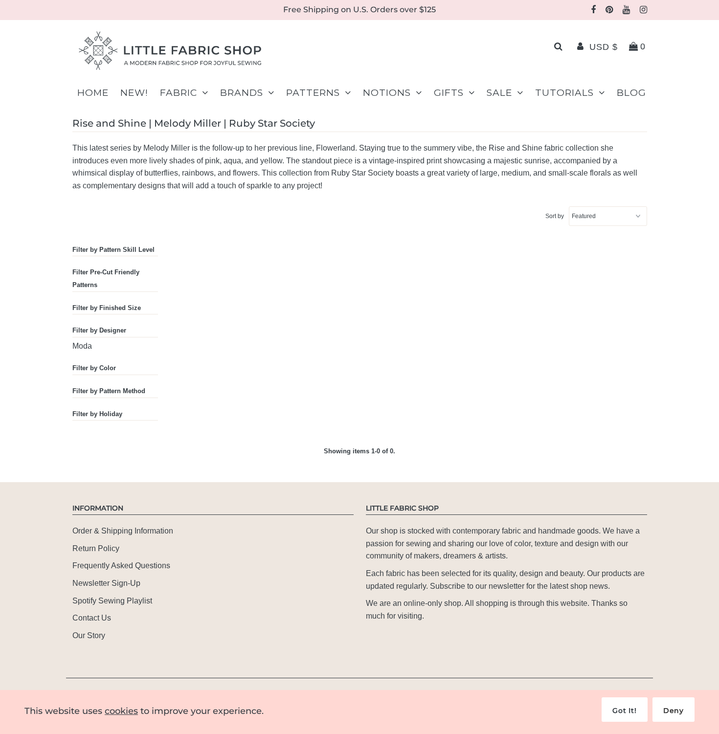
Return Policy (95, 548)
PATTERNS (313, 92)
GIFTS (449, 92)
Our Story (88, 635)
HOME (93, 92)
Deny (673, 710)
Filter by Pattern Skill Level (113, 249)
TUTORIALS (564, 92)
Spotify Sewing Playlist (112, 601)
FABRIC (178, 92)
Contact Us (91, 618)
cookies (121, 711)
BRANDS (241, 92)
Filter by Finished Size (106, 307)
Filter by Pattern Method (108, 391)
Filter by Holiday (97, 414)
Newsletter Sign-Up (106, 583)
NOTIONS (387, 92)
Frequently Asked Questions (121, 565)
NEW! (134, 92)
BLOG (631, 92)
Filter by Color (94, 368)
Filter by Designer (99, 330)
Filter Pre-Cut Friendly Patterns (105, 278)
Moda (82, 346)
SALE (499, 92)
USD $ (603, 47)
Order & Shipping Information (122, 531)
